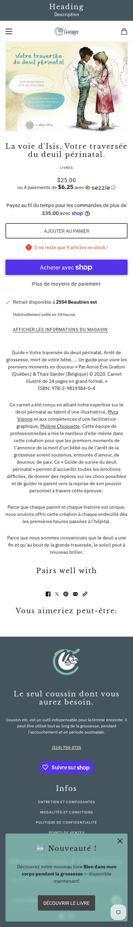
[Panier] (124, 31)
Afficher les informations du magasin (60, 330)
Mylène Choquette (60, 426)
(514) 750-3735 (66, 747)
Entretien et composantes (66, 802)
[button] (66, 187)
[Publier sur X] (57, 594)
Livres (66, 168)
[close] (120, 841)
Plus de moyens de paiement (66, 284)
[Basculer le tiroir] (8, 31)
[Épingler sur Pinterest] (66, 594)
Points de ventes (67, 833)
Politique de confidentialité (66, 822)
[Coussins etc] (66, 31)
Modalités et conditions (66, 812)
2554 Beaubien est (76, 302)
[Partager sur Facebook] (48, 594)
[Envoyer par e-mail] (75, 594)
